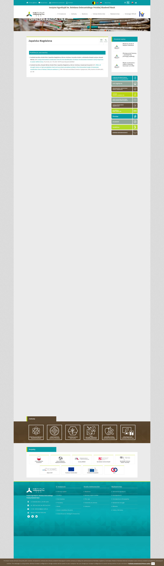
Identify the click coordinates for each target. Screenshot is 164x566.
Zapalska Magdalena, (55, 57)
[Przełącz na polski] (101, 3)
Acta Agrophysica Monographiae (121, 499)
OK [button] (153, 563)
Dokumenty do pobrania (91, 502)
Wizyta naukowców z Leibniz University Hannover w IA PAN (129, 64)
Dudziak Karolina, (35, 57)
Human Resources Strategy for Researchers (68, 514)
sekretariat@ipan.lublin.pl (41, 509)
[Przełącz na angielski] (97, 3)
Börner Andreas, (66, 57)
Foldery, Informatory (118, 510)
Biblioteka (115, 506)
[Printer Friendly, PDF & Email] (101, 41)
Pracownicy (60, 502)
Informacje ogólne (61, 491)
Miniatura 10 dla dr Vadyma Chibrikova (128, 44)
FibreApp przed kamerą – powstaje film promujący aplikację (129, 54)
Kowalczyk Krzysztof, (86, 65)
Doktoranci (87, 506)
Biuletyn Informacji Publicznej (38, 512)
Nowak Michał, (45, 65)
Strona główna (32, 2)
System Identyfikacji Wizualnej (65, 510)
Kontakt (70, 2)
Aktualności (44, 2)
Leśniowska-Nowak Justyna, (90, 57)
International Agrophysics (119, 491)
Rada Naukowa (61, 499)
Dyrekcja (59, 495)
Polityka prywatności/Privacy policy (139, 563)
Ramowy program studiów (91, 495)
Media (58, 506)
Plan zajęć (87, 499)
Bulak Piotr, (44, 57)
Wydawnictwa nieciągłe (119, 502)
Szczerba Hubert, (76, 57)
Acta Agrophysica (117, 495)
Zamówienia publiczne (57, 2)
